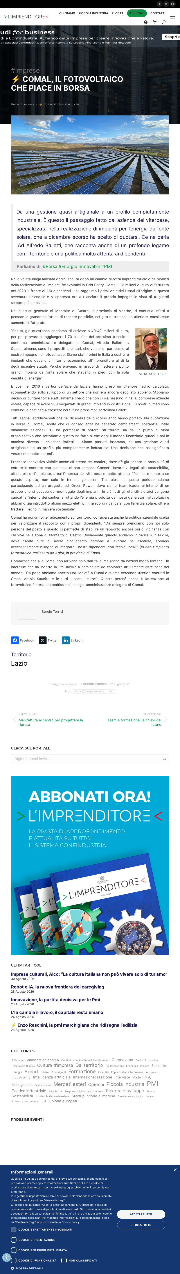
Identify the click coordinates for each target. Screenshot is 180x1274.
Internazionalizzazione (92, 1077)
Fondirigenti (58, 1072)
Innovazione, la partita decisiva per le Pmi (55, 999)
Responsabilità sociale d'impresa (84, 1091)
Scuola (151, 1091)
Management (22, 1085)
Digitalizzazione (115, 1065)
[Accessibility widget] (6, 1257)
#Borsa (50, 266)
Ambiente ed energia (43, 1060)
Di (93, 684)
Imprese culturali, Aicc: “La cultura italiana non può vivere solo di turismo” (89, 974)
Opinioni (96, 1084)
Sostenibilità (22, 1096)
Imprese (70, 684)
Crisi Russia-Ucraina (23, 1066)
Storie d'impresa (101, 1096)
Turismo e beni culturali (25, 1101)
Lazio (19, 663)
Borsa (78, 691)
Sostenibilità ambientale (52, 1096)
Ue (44, 1101)
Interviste (122, 1077)
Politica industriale (29, 1090)
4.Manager (18, 1060)
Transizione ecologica (130, 1096)
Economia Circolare (137, 1065)
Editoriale (158, 1066)
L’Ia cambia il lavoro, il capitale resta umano (57, 1012)
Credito (153, 1060)
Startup (78, 1096)
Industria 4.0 (21, 1077)
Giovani (103, 1072)
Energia (17, 1072)
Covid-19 (140, 1060)
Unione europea (63, 1101)
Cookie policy (70, 1222)
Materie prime (43, 1085)
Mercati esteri (70, 1084)
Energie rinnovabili (95, 691)
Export (31, 1071)
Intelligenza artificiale (52, 1077)
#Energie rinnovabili (79, 266)
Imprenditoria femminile (127, 1072)
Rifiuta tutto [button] (141, 1225)
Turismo (150, 1096)
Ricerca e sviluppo (125, 1090)
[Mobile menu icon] (173, 17)
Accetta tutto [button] (141, 1214)
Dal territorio (89, 1065)
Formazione (82, 1071)
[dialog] (90, 1219)
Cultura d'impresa (55, 1065)
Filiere (45, 1072)
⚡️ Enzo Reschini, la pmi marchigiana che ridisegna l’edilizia (74, 1025)
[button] (61, 1268)
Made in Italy (141, 1077)
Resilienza (55, 1091)
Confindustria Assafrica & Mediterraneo (85, 1060)
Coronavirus (122, 1059)
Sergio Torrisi (52, 611)
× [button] (175, 1170)
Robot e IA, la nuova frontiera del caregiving (57, 987)
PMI (111, 691)
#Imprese (25, 70)
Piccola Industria (125, 1084)
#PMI (106, 266)
